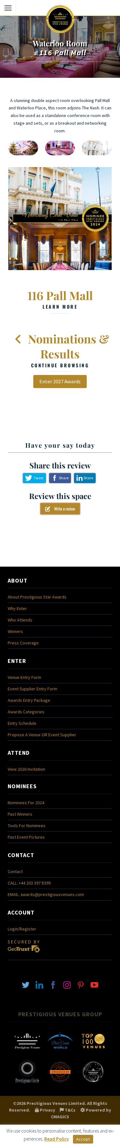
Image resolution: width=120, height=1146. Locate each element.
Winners (15, 631)
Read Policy (56, 1139)
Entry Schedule (22, 723)
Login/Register (22, 929)
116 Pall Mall (60, 299)
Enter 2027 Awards (60, 381)
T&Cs (70, 1110)
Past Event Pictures (26, 837)
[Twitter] (25, 984)
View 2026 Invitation (26, 769)
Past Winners (20, 814)
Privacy (47, 1110)
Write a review (62, 508)
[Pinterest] (80, 984)
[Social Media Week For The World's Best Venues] (93, 1083)
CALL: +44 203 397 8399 (29, 883)
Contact (15, 871)
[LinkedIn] (39, 984)
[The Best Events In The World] (60, 1052)
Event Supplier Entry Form (32, 689)
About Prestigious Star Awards (37, 597)
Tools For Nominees (26, 825)
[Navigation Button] (8, 8)
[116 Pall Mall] (60, 218)
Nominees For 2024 (26, 802)
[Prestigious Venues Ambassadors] (60, 1083)
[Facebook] (53, 984)
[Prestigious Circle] (27, 1083)
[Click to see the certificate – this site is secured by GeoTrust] (24, 954)
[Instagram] (67, 984)
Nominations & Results (67, 350)
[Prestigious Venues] (27, 1052)
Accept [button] (83, 1139)
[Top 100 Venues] (93, 1052)
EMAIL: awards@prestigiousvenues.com (46, 894)
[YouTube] (94, 984)
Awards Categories (26, 712)
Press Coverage (23, 643)
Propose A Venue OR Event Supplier (42, 735)
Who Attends (20, 620)
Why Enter (17, 608)
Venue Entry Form (24, 677)
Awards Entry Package (29, 700)
